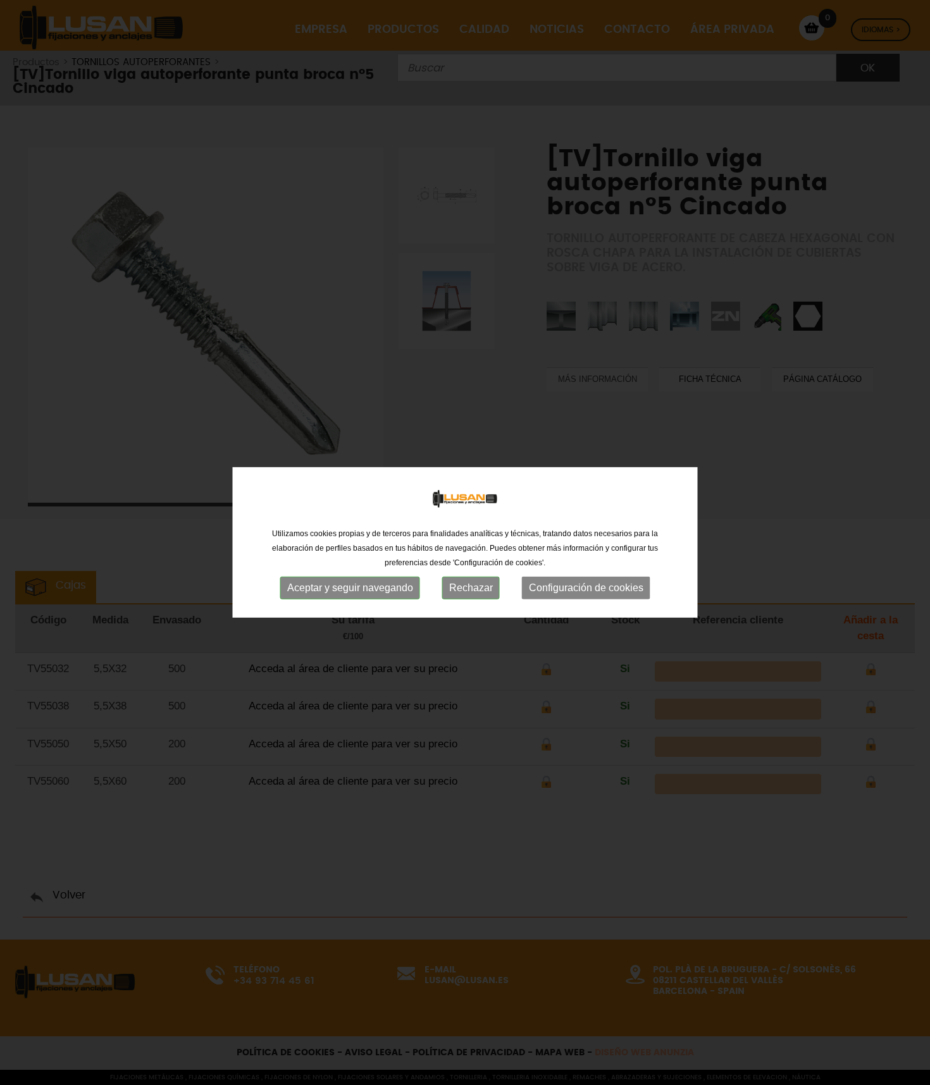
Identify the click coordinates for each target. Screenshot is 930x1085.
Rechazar (471, 587)
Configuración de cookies (586, 587)
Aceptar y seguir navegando (350, 587)
